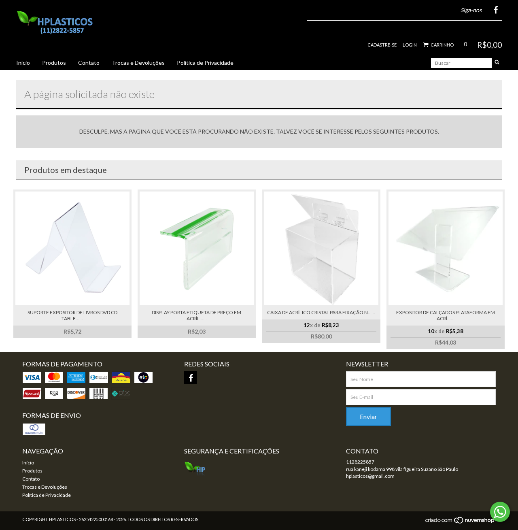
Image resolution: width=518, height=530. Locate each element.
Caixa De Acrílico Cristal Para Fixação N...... (321, 312)
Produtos (54, 62)
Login (410, 44)
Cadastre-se (382, 44)
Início (23, 62)
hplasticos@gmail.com (370, 476)
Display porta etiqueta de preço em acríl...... (196, 315)
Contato (89, 62)
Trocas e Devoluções (138, 62)
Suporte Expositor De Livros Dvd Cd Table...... (72, 315)
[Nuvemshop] (460, 522)
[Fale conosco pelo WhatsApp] (500, 512)
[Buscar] (497, 63)
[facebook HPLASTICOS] (190, 377)
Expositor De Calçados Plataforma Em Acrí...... (445, 315)
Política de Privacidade (205, 62)
